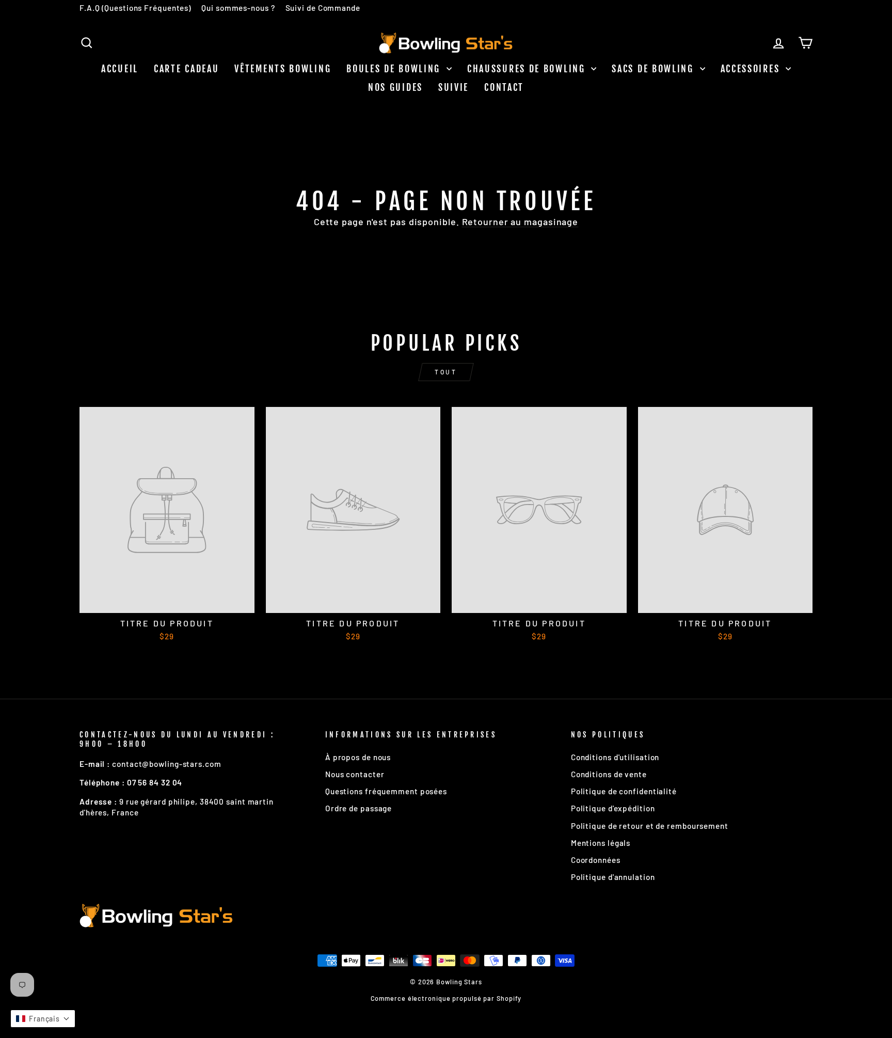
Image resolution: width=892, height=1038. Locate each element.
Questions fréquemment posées (386, 791)
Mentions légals (601, 842)
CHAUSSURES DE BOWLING (527, 68)
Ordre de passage (358, 808)
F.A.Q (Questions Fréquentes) (135, 7)
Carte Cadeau (186, 68)
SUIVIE (453, 87)
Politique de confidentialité (624, 791)
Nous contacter (355, 774)
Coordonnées (595, 859)
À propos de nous (358, 757)
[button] (43, 1018)
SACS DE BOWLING (654, 68)
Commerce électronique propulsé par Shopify (446, 998)
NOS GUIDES (395, 87)
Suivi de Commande (322, 7)
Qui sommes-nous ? (238, 7)
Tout (446, 371)
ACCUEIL (119, 68)
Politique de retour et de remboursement (649, 825)
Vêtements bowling (282, 68)
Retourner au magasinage (520, 221)
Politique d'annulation (613, 877)
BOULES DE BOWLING (395, 68)
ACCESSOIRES (752, 68)
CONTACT (504, 87)
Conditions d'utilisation (615, 757)
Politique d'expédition (613, 808)
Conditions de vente (609, 774)
